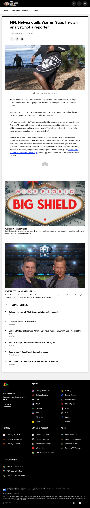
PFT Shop (34, 11)
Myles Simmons (14, 355)
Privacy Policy (65, 488)
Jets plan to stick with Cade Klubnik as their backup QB (33, 361)
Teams (5, 11)
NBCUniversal (15, 493)
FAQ (30, 488)
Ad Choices (56, 488)
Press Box (48, 488)
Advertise (6, 488)
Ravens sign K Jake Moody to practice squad (28, 352)
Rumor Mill (16, 11)
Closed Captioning (22, 488)
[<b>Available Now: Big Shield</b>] (45, 203)
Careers (12, 488)
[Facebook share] (12, 39)
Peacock (25, 11)
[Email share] (22, 39)
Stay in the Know (9, 393)
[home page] (11, 3)
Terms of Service (33, 490)
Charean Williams (14, 315)
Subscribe (7, 404)
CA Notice (23, 490)
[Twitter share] (17, 39)
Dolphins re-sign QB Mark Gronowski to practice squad (33, 312)
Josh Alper (12, 324)
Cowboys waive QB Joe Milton (22, 321)
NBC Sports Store (38, 488)
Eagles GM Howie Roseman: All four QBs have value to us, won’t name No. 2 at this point (45, 332)
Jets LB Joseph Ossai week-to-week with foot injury (32, 342)
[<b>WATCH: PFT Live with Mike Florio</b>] (45, 265)
